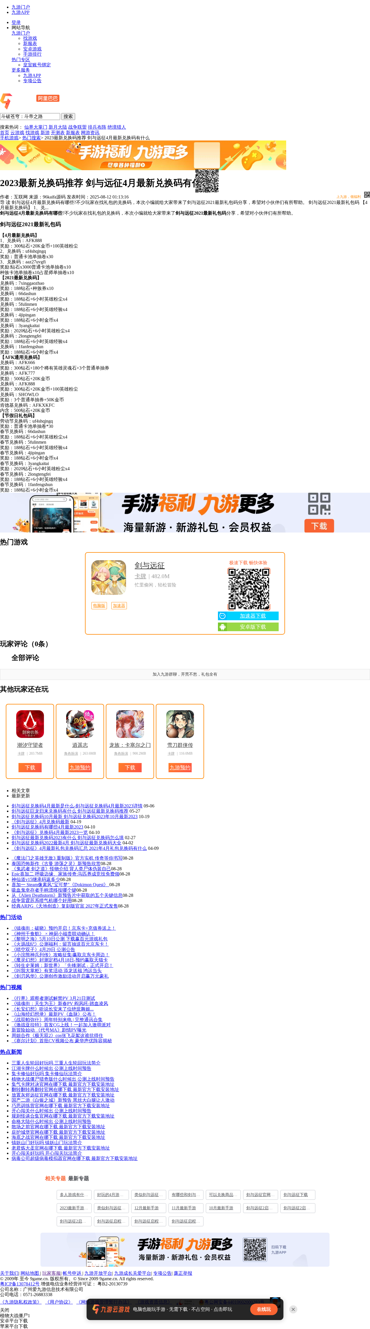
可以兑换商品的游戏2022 (223, 1196)
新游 (45, 132)
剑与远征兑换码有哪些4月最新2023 (47, 826)
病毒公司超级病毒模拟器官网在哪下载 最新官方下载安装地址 (75, 1158)
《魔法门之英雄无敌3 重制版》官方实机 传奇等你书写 (67, 858)
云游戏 (17, 132)
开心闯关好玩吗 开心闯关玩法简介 (47, 1153)
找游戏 (30, 38)
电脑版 (99, 605)
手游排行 (32, 54)
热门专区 (21, 59)
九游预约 (80, 768)
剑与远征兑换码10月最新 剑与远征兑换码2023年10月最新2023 (75, 816)
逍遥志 (80, 745)
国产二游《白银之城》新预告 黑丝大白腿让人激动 (63, 1100)
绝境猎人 (117, 127)
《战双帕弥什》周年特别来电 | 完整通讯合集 (57, 1019)
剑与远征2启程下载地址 (259, 1209)
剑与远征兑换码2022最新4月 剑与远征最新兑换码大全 (66, 842)
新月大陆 (58, 127)
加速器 (119, 605)
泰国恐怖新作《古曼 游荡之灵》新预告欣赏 (56, 863)
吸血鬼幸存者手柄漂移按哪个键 (44, 890)
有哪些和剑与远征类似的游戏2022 (186, 1196)
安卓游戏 (32, 48)
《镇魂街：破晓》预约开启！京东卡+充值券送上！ (64, 928)
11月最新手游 (184, 1208)
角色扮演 (71, 753)
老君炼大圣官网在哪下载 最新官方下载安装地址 (61, 1148)
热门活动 (11, 917)
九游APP (20, 12)
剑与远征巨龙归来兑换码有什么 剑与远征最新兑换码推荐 (70, 811)
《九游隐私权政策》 (21, 1302)
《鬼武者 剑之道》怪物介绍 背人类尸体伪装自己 (61, 868)
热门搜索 (31, 137)
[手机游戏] (45, 110)
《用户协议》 (59, 1302)
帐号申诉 (72, 1273)
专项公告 (32, 80)
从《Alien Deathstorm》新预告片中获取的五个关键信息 (67, 895)
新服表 (30, 43)
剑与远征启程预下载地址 (111, 1222)
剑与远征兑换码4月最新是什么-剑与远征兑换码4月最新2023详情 (77, 805)
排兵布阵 (97, 127)
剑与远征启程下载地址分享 (186, 1222)
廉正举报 (183, 1273)
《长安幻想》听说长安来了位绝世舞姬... (53, 1008)
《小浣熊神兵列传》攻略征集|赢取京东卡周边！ (61, 954)
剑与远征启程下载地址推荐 (148, 1222)
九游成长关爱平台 (132, 1273)
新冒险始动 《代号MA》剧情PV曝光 (49, 1030)
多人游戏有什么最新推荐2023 (74, 1196)
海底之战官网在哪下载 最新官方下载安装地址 (58, 1137)
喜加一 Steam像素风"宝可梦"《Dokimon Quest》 (60, 884)
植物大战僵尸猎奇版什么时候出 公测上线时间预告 (63, 1079)
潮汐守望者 (30, 745)
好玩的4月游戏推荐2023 (110, 1196)
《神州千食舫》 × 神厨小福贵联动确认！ (53, 933)
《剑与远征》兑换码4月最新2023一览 (50, 832)
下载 (182, 520)
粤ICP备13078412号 (20, 1283)
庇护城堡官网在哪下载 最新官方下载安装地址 (58, 1132)
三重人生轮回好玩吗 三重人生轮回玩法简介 (56, 1062)
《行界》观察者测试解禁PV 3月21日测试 (53, 998)
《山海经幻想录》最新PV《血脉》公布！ (54, 1014)
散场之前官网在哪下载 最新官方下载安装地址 (58, 1126)
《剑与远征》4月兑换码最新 (40, 821)
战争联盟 (77, 127)
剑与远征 (150, 565)
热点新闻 (11, 1052)
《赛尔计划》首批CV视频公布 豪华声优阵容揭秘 (62, 1040)
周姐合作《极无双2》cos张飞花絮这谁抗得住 (57, 1035)
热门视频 (11, 987)
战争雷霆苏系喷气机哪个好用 (42, 900)
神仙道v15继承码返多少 (36, 879)
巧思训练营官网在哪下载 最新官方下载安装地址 (61, 1105)
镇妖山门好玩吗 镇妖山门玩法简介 (47, 1142)
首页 (4, 132)
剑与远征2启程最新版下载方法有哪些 (298, 1209)
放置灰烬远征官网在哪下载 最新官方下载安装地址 (63, 1094)
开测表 (58, 132)
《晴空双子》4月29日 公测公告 (43, 949)
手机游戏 (9, 137)
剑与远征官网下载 (260, 1196)
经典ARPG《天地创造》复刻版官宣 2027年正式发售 (65, 906)
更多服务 (21, 70)
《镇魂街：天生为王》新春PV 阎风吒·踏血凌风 (60, 1003)
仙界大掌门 (35, 127)
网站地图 (30, 1273)
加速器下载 (253, 616)
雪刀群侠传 (180, 745)
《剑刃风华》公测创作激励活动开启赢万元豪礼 (60, 976)
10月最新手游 (221, 1208)
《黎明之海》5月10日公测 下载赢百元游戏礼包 (60, 938)
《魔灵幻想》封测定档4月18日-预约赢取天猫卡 (60, 959)
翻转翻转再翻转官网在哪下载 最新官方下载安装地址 (65, 1089)
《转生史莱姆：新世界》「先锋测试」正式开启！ (62, 965)
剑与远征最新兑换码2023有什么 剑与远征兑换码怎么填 (68, 837)
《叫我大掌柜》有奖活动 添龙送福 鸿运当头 (57, 970)
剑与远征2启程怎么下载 (73, 1222)
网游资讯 (90, 132)
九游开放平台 (98, 1273)
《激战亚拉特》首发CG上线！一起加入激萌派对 (61, 1024)
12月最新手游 (146, 1208)
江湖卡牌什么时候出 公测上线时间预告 (51, 1068)
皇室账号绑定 (37, 64)
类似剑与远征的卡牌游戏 (111, 1209)
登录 (16, 22)
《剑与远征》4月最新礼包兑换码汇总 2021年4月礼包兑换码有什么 (79, 848)
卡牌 (140, 576)
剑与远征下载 (296, 1195)
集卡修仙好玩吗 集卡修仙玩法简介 (47, 1073)
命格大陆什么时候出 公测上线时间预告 (51, 1121)
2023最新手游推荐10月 (74, 1209)
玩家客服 (51, 1273)
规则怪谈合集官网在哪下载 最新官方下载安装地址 (63, 1116)
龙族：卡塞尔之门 (130, 745)
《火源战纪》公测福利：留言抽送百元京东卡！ (60, 944)
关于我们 (9, 1273)
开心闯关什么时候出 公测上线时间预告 (51, 1110)
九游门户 (21, 7)
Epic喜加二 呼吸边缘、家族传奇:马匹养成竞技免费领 (65, 873)
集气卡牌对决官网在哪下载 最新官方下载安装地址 (63, 1084)
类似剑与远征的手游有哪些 (148, 1196)
